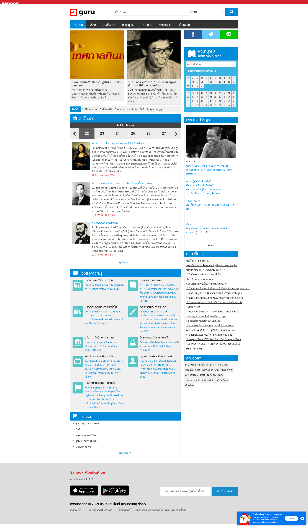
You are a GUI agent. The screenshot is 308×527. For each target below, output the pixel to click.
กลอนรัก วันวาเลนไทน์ (196, 364)
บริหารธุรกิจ (146, 369)
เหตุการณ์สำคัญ (93, 285)
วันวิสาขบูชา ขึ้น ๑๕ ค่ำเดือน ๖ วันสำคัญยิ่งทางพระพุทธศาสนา (218, 288)
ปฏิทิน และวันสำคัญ (95, 395)
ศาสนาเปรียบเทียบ (94, 350)
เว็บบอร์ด (184, 25)
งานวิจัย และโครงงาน (96, 323)
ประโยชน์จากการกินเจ (197, 260)
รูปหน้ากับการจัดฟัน (86, 441)
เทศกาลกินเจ (221, 380)
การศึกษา (156, 373)
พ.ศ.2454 (110, 175)
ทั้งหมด (193, 12)
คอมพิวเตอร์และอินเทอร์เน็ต (99, 356)
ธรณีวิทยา (145, 350)
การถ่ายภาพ (146, 319)
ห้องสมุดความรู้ (90, 273)
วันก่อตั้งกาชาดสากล (105, 223)
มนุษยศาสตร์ (146, 361)
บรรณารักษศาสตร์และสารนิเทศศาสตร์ (104, 319)
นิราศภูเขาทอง (193, 270)
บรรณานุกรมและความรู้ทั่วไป (101, 307)
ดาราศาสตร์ (146, 346)
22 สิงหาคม (98, 175)
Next (176, 135)
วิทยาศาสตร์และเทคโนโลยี (154, 337)
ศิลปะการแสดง (147, 323)
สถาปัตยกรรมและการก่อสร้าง (155, 311)
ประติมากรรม (146, 315)
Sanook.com (11, 2)
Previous (74, 135)
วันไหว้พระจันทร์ (194, 274)
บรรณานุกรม (91, 311)
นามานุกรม (90, 315)
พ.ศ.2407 (110, 254)
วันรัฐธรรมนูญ (154, 109)
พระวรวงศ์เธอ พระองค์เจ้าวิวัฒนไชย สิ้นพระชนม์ (122, 183)
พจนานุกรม (165, 25)
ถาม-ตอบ (147, 25)
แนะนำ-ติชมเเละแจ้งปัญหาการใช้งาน (185, 491)
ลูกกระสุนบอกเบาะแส (87, 423)
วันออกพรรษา (122, 109)
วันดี (78, 429)
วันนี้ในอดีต (109, 25)
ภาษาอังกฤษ (156, 289)
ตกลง (291, 518)
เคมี (161, 346)
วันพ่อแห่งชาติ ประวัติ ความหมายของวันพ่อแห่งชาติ (212, 311)
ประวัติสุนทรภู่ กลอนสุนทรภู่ (200, 279)
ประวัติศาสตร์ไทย (105, 399)
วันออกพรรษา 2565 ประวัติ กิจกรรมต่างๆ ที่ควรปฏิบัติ (213, 344)
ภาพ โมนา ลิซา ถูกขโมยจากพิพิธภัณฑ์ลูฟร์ (119, 143)
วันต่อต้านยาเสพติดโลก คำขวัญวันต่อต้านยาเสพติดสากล (214, 297)
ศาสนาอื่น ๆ (111, 346)
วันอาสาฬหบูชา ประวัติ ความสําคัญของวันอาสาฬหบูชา (214, 293)
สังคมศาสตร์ (159, 361)
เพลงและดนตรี (160, 319)
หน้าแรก (78, 25)
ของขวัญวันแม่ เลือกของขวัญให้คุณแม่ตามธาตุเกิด (211, 265)
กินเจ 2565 (138, 109)
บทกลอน (152, 297)
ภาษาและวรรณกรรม (151, 280)
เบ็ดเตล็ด (105, 285)
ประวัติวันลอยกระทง (224, 325)
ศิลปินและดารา (162, 323)
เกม (217, 370)
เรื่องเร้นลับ (158, 293)
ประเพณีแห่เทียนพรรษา (213, 270)
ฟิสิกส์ (155, 346)
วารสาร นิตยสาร (105, 315)
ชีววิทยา (168, 346)
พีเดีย (93, 25)
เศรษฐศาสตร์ (163, 365)
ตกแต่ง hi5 (115, 289)
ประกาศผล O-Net (219, 364)
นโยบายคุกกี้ (277, 522)
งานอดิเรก (104, 289)
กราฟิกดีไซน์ (101, 369)
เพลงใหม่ (211, 375)
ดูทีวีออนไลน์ (191, 375)
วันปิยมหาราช (89, 109)
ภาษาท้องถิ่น (167, 285)
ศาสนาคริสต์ (103, 342)
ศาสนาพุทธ (90, 342)
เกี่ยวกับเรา (75, 510)
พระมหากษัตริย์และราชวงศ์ (98, 387)
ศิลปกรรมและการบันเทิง (153, 307)
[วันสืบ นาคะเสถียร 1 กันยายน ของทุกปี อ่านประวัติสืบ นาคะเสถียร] (154, 54)
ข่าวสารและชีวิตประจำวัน (99, 280)
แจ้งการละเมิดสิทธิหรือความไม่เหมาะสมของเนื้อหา (161, 510)
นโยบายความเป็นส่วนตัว (261, 522)
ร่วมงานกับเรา (225, 491)
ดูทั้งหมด (124, 262)
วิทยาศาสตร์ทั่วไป (149, 342)
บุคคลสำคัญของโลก (110, 391)
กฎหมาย (157, 369)
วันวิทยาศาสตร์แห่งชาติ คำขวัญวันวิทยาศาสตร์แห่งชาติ (214, 302)
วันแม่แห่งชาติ (192, 380)
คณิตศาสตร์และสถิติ (168, 342)
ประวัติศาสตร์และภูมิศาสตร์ (100, 383)
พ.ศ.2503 (110, 215)
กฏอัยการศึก (227, 370)
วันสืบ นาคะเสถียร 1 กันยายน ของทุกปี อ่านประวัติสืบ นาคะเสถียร (152, 84)
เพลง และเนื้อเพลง (159, 327)
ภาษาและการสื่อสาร (150, 285)
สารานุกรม (128, 25)
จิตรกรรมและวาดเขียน (165, 315)
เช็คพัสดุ (189, 385)
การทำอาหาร (91, 289)
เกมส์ (111, 369)
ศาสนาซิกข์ (98, 346)
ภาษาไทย (145, 289)
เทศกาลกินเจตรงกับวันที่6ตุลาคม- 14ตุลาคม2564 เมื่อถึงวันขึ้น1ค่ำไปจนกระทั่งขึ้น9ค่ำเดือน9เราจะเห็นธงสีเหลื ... (95, 93)
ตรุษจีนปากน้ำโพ (212, 274)
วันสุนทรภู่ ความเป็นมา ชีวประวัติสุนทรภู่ (206, 284)
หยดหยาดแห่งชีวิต (86, 435)
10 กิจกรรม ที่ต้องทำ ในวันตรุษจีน (203, 321)
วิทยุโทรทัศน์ (117, 285)
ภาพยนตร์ (173, 319)
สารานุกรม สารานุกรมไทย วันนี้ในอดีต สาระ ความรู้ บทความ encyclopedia (89, 12)
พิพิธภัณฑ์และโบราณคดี (97, 403)
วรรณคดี (168, 289)
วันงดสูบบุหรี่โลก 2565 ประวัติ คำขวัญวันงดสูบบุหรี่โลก (213, 339)
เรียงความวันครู (194, 348)
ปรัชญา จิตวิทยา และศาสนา (100, 337)
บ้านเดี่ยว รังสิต (192, 370)
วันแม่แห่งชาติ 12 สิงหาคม (199, 325)
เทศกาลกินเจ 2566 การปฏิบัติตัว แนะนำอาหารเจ (96, 84)
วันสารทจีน (207, 380)
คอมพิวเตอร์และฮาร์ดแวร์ (97, 361)
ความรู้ (190, 161)
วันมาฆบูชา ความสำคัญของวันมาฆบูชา (206, 316)
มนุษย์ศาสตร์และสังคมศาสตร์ (156, 356)
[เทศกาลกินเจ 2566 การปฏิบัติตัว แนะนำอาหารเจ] (97, 54)
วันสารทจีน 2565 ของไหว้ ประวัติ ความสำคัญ (209, 334)
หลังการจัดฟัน (83, 446)
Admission (207, 370)
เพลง (220, 375)
